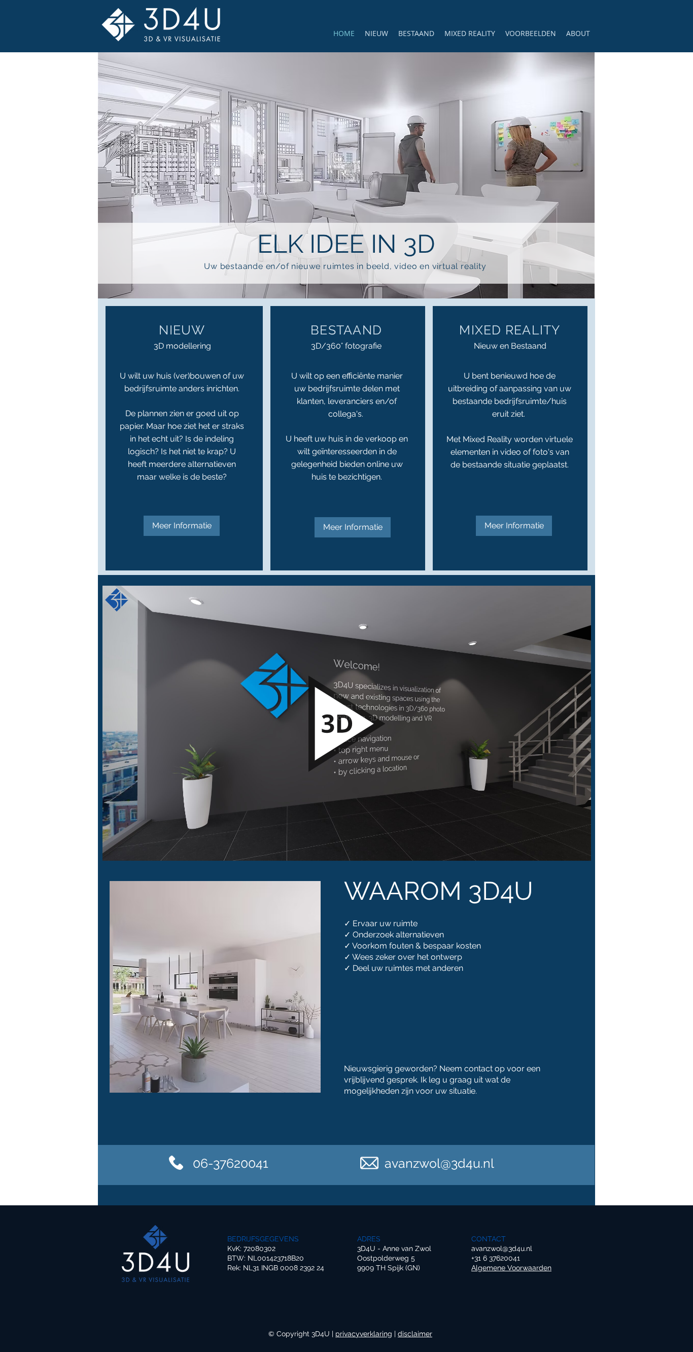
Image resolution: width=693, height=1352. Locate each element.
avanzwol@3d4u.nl (501, 1248)
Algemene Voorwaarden (511, 1268)
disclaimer (415, 1334)
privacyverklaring (363, 1334)
